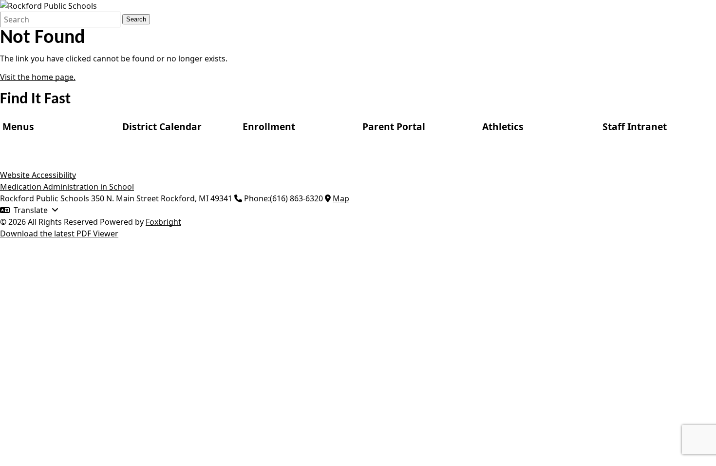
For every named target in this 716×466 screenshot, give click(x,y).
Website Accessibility (38, 175)
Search (136, 19)
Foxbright (163, 221)
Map (341, 198)
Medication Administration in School (67, 186)
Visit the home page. (37, 77)
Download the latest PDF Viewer (59, 233)
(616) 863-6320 (296, 198)
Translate (31, 210)
